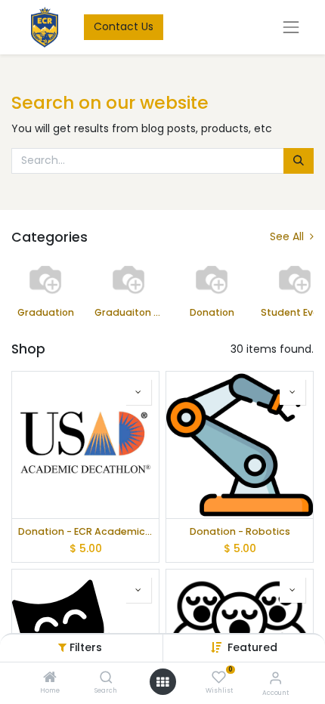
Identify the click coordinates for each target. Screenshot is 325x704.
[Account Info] (275, 678)
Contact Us (123, 26)
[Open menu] (162, 682)
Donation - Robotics (240, 531)
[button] (138, 392)
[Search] (106, 678)
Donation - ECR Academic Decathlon (85, 531)
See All (288, 237)
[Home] (50, 678)
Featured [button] (252, 647)
